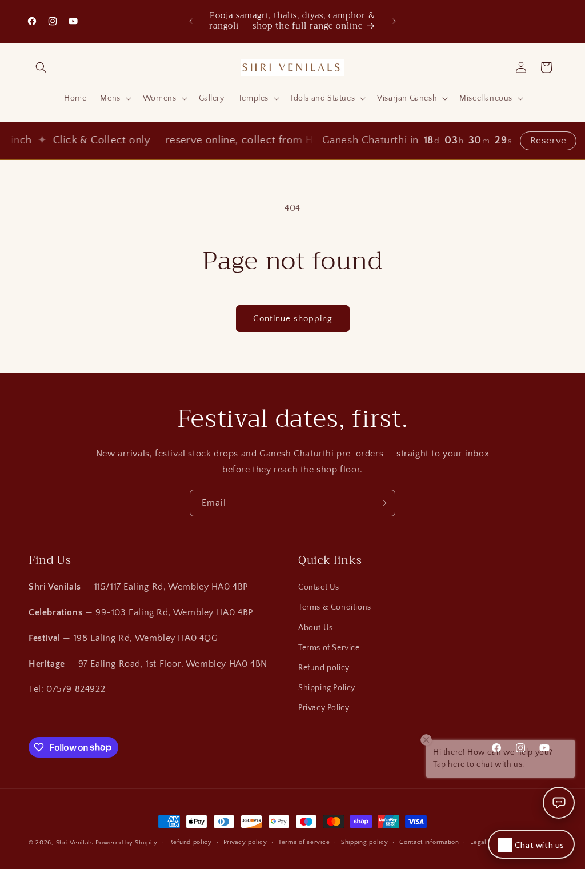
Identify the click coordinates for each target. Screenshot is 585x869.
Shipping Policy (326, 687)
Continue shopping (292, 318)
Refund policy (324, 667)
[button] (41, 67)
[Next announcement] (394, 21)
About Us (315, 627)
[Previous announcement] (190, 21)
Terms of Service (329, 647)
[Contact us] (559, 803)
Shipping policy (364, 842)
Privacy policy (245, 842)
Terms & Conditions (334, 607)
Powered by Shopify (126, 842)
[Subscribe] (382, 503)
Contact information (429, 842)
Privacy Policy (323, 707)
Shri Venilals (75, 842)
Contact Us (318, 587)
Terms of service (304, 842)
